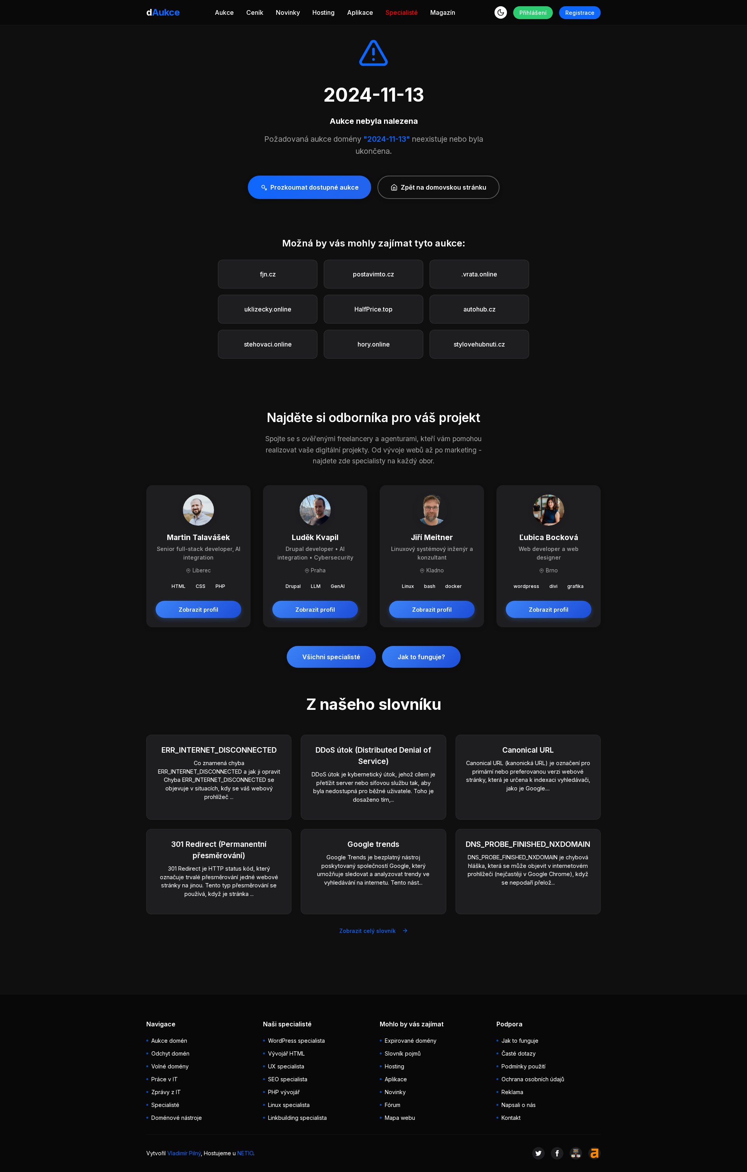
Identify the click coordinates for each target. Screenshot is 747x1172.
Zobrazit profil (198, 609)
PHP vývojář (284, 1092)
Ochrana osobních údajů (533, 1079)
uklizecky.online (267, 309)
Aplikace (360, 12)
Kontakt (511, 1117)
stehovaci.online (268, 344)
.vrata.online (479, 274)
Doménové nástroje (176, 1117)
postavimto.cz (373, 274)
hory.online (374, 344)
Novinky (288, 12)
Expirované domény (411, 1040)
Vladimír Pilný (184, 1153)
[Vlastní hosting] (576, 1153)
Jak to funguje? (421, 657)
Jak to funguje (520, 1040)
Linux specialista (289, 1105)
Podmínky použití (523, 1066)
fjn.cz (268, 274)
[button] (500, 12)
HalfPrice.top (373, 309)
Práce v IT (164, 1079)
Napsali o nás (519, 1105)
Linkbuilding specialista (297, 1117)
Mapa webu (400, 1117)
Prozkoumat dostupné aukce (314, 187)
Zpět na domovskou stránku (443, 187)
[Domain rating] (594, 1153)
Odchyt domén (170, 1053)
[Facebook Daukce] (557, 1153)
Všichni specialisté (331, 657)
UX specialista (286, 1066)
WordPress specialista (296, 1040)
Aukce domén (169, 1040)
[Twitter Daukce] (538, 1153)
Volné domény (170, 1066)
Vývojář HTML (286, 1053)
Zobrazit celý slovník (367, 930)
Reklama (512, 1092)
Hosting (323, 12)
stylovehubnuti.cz (479, 344)
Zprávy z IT (166, 1092)
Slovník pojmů (403, 1053)
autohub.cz (479, 309)
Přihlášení (533, 12)
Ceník (254, 12)
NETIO (245, 1153)
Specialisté (402, 12)
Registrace (579, 12)
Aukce (224, 12)
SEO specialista (287, 1079)
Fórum (392, 1105)
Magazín (442, 12)
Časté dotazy (519, 1053)
